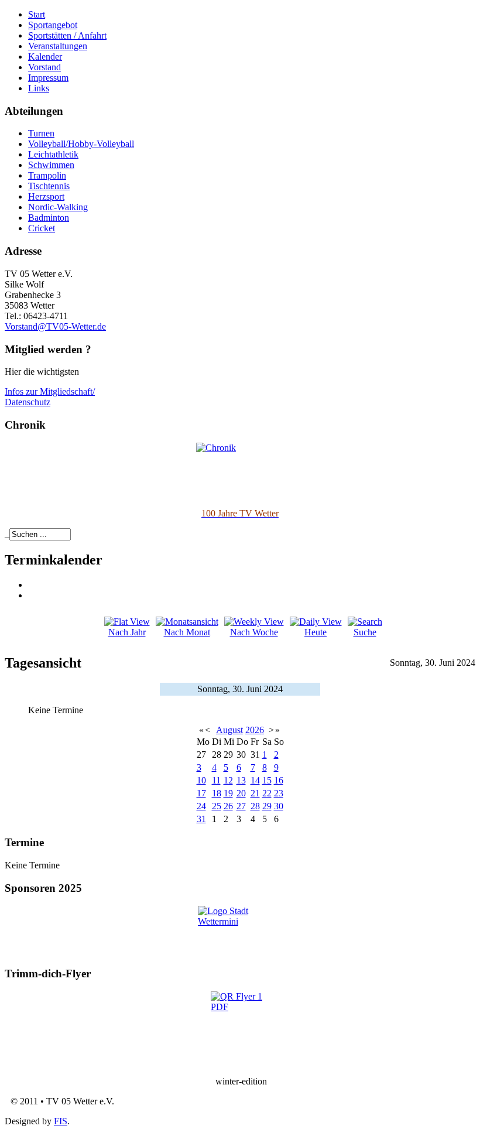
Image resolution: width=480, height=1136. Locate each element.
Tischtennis (49, 186)
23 (278, 793)
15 (267, 780)
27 (241, 806)
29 (267, 806)
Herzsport (46, 196)
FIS (60, 1121)
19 (228, 793)
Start (36, 14)
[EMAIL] (32, 595)
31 (201, 819)
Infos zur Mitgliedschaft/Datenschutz (50, 396)
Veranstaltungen (57, 46)
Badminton (48, 218)
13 (241, 780)
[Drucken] (32, 585)
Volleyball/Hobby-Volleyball (81, 144)
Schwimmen (51, 165)
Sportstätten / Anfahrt (67, 35)
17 (201, 793)
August (229, 730)
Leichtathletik (53, 154)
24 (201, 806)
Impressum (48, 78)
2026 (254, 730)
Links (38, 88)
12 (228, 780)
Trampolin (47, 175)
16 (278, 780)
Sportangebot (52, 25)
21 (255, 793)
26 (228, 806)
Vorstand (44, 67)
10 (201, 780)
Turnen (41, 133)
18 (216, 793)
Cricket (41, 228)
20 (241, 793)
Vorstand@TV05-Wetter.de (55, 326)
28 (255, 806)
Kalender (45, 56)
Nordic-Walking (58, 207)
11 (216, 780)
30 (278, 806)
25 (216, 806)
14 (255, 780)
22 (267, 793)
